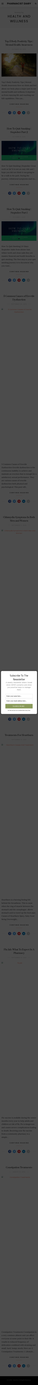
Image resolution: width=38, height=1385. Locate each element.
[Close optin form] (34, 674)
